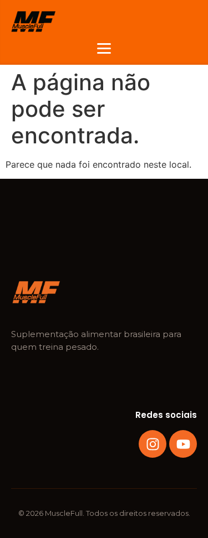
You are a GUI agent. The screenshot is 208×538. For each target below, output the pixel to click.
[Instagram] (152, 444)
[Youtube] (183, 444)
